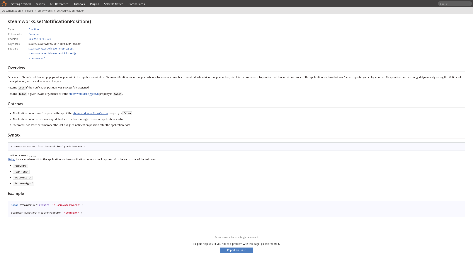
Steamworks (45, 10)
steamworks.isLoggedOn (84, 94)
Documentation (11, 10)
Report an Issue (236, 250)
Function (33, 29)
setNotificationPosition (70, 10)
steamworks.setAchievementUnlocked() (52, 53)
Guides (40, 4)
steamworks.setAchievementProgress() (51, 48)
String (11, 159)
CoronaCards (136, 4)
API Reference (59, 4)
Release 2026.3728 (39, 39)
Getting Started (21, 4)
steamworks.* (36, 58)
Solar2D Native (113, 4)
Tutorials (79, 4)
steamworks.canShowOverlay (90, 113)
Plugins (94, 4)
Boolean (33, 34)
